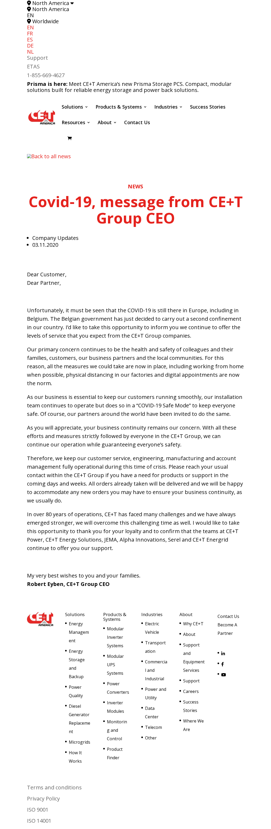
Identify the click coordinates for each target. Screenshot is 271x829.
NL (30, 51)
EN (30, 27)
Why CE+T (193, 624)
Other (151, 738)
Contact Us (137, 122)
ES (30, 39)
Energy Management (79, 632)
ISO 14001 (39, 820)
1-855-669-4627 (46, 75)
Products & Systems (119, 107)
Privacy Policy (43, 798)
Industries (166, 107)
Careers (191, 691)
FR (30, 33)
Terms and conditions (54, 787)
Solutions (72, 107)
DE (30, 45)
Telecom (153, 727)
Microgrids (79, 742)
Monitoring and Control (117, 730)
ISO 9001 (37, 809)
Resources (73, 122)
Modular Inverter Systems (115, 637)
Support (37, 57)
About (105, 122)
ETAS (33, 66)
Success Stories (207, 107)
